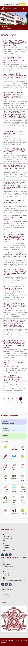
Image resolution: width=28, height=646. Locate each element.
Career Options (7, 597)
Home (3, 28)
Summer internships (5, 501)
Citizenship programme (22, 490)
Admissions (16, 4)
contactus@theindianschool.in (13, 549)
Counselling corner (5, 490)
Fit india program (5, 479)
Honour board (8, 28)
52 (10, 405)
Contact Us (5, 594)
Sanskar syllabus (22, 479)
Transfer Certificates (22, 501)
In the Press (8, 4)
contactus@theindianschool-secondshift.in (14, 580)
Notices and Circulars (5, 468)
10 (5, 405)
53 (14, 405)
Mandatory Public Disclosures (14, 502)
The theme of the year (23, 514)
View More (4, 441)
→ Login (22, 4)
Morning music (14, 468)
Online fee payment (14, 490)
